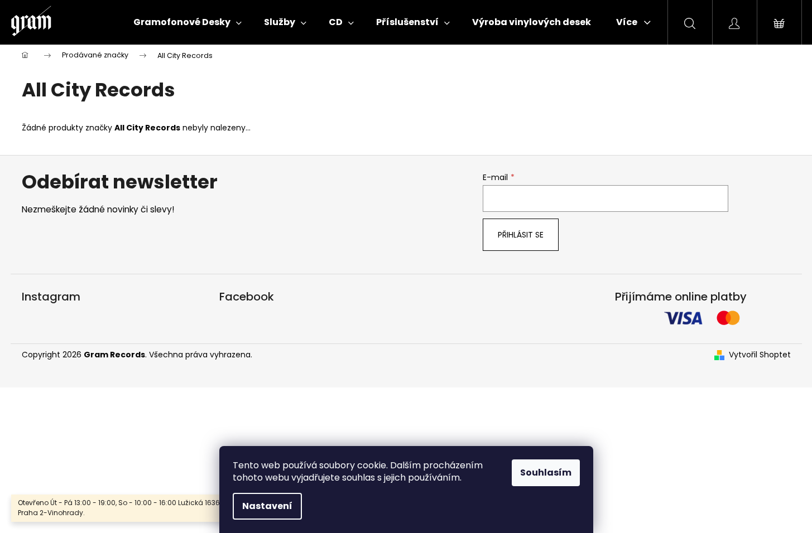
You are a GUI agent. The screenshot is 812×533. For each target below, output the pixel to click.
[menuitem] (187, 22)
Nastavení (267, 506)
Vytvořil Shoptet (760, 355)
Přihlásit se (521, 234)
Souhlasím (545, 472)
